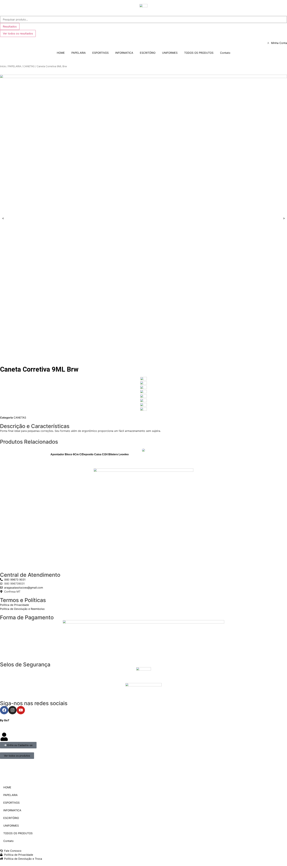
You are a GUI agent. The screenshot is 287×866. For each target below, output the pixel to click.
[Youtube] (21, 710)
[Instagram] (12, 710)
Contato (225, 52)
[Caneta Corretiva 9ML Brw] (143, 218)
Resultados (10, 26)
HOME (61, 52)
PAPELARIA (78, 52)
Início (3, 66)
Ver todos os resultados (18, 33)
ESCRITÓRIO (147, 52)
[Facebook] (4, 710)
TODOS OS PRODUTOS (198, 52)
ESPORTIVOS (100, 52)
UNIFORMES (170, 52)
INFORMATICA (124, 52)
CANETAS (29, 66)
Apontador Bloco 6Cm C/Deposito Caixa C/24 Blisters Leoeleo (89, 454)
